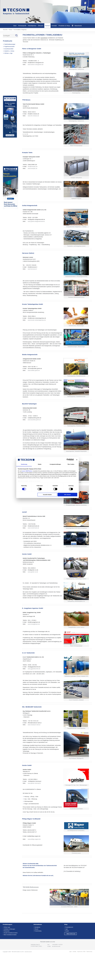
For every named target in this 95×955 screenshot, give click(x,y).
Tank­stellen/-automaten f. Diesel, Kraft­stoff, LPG (76, 676)
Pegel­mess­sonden (9, 46)
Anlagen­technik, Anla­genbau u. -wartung (76, 226)
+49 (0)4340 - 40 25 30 (57, 944)
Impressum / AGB (81, 951)
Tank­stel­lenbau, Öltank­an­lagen (76, 325)
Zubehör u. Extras (9, 51)
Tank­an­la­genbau (76, 92)
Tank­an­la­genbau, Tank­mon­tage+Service (76, 578)
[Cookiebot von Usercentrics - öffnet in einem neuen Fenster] (68, 460)
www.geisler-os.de (33, 572)
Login (66, 929)
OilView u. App (8, 53)
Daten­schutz (89, 951)
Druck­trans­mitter (8, 48)
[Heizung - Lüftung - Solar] (76, 783)
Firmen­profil (22, 25)
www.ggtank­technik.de (34, 668)
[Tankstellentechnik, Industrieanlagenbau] (76, 726)
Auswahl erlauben (47, 494)
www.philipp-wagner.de (34, 839)
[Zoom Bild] (76, 91)
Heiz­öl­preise (32, 25)
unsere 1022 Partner (27, 471)
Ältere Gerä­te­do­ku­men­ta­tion (10, 934)
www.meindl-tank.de (33, 528)
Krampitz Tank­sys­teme (76, 177)
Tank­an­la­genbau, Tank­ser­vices (76, 69)
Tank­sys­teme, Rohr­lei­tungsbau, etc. (76, 601)
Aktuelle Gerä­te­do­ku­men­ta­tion (11, 932)
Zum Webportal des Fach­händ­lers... (76, 830)
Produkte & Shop (64, 25)
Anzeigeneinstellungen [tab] (55, 464)
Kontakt (54, 25)
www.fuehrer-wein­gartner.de (35, 64)
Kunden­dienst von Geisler (76, 808)
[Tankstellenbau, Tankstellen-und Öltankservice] (76, 625)
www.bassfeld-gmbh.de (34, 419)
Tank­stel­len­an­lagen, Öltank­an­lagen (76, 346)
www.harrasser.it (32, 269)
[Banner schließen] (76, 459)
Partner (47, 25)
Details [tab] (39, 464)
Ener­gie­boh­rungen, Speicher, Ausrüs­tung (76, 505)
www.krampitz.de (32, 168)
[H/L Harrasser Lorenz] (76, 274)
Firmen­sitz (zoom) (76, 853)
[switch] (40, 489)
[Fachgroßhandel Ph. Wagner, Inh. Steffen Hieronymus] (76, 828)
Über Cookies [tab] (71, 464)
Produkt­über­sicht (69, 927)
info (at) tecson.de (56, 946)
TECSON (5, 29)
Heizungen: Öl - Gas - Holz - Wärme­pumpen (76, 785)
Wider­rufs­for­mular (71, 933)
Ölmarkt (40, 25)
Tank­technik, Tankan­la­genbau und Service (76, 546)
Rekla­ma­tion (7, 931)
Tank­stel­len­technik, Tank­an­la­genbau (76, 728)
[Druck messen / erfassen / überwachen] (10, 208)
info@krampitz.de (32, 166)
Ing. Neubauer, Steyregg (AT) (76, 758)
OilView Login (7, 927)
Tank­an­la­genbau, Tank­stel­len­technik (76, 376)
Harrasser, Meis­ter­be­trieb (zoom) (76, 297)
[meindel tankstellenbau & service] (76, 526)
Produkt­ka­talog (38, 931)
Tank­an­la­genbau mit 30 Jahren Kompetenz (76, 528)
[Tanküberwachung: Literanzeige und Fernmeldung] (10, 137)
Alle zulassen (67, 494)
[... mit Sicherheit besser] (76, 374)
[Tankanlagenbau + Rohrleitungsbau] (76, 577)
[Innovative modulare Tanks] (76, 176)
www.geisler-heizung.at (34, 783)
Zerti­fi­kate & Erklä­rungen (9, 929)
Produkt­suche (7, 41)
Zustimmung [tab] (24, 464)
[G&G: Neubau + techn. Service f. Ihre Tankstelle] (76, 674)
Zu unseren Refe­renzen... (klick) (69, 906)
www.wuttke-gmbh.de (34, 370)
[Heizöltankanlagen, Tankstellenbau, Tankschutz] (76, 324)
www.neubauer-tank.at (34, 724)
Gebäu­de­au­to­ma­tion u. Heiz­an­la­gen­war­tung (76, 276)
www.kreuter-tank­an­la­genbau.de (37, 320)
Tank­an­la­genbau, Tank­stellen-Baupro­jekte (76, 451)
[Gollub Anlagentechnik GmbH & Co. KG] (76, 225)
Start (14, 25)
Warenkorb (78, 25)
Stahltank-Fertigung (76, 198)
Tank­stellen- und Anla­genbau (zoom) (76, 246)
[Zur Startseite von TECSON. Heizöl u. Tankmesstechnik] (16, 14)
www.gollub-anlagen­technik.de (36, 221)
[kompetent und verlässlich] (76, 424)
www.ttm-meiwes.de (33, 115)
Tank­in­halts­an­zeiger (9, 44)
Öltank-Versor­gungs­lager (76, 145)
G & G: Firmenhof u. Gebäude (76, 700)
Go (16, 35)
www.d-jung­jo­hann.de (34, 624)
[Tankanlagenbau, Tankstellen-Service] (76, 67)
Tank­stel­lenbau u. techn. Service (76, 627)
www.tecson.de (28, 951)
